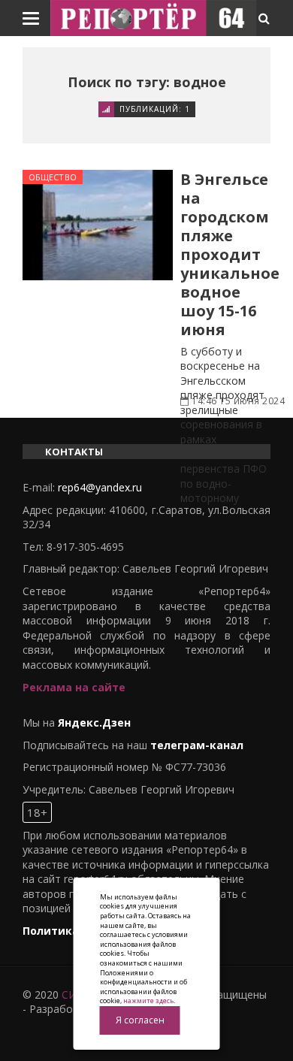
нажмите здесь (148, 1000)
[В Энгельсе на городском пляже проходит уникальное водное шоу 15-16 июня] (98, 225)
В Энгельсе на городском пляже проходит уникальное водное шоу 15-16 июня (229, 254)
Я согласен (140, 1020)
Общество (53, 177)
